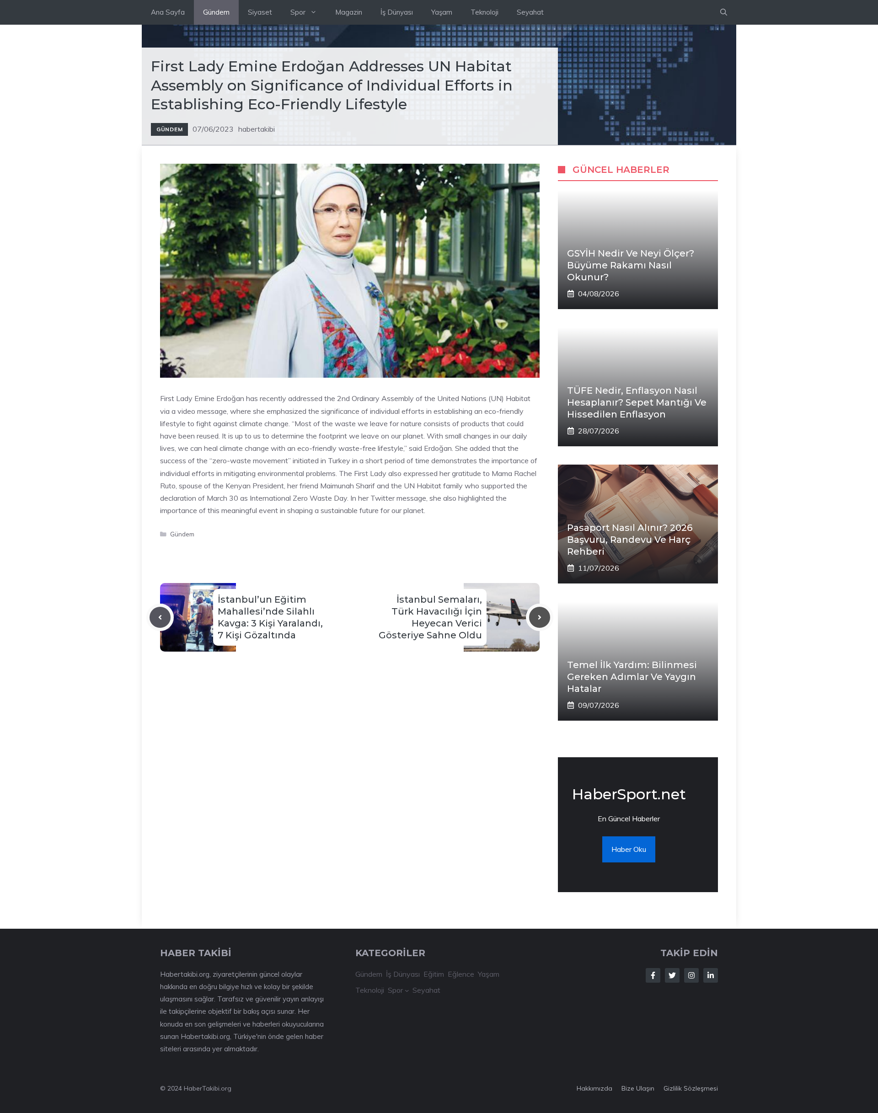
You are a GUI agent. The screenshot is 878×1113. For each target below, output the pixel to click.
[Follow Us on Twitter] (672, 975)
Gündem (216, 12)
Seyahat (530, 12)
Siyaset (260, 12)
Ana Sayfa (168, 12)
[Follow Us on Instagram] (691, 975)
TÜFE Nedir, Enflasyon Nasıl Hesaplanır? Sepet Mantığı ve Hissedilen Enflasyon (637, 402)
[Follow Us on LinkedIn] (710, 975)
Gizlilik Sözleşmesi (691, 1088)
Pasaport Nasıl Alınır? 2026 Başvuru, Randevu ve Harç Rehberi (629, 539)
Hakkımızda (594, 1088)
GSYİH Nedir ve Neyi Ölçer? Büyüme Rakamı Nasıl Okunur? (630, 265)
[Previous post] (160, 617)
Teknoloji (484, 12)
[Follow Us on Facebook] (653, 975)
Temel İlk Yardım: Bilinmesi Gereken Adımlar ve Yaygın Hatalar (632, 676)
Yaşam (441, 12)
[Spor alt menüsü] (407, 990)
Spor (297, 12)
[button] (723, 12)
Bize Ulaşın (637, 1088)
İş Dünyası (396, 12)
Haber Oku (628, 849)
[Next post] (539, 617)
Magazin (348, 12)
